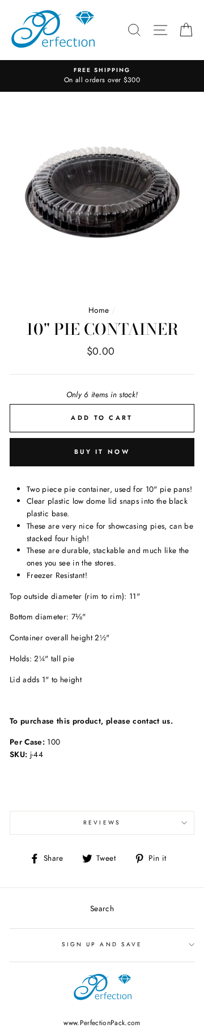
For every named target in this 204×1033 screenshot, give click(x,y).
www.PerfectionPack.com (101, 1023)
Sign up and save (102, 944)
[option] (102, 76)
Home (98, 310)
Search (102, 908)
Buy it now (102, 451)
